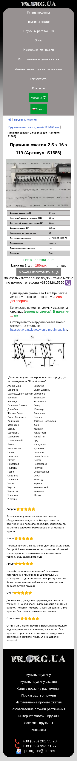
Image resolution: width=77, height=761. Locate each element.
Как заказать (38, 79)
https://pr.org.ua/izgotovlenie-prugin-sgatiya (38, 329)
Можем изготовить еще (39, 272)
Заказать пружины (38, 723)
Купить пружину (38, 675)
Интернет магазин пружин (38, 716)
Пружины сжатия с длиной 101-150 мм (33, 127)
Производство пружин (38, 695)
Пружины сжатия (38, 21)
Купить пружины (38, 12)
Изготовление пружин (38, 49)
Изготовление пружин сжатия (38, 59)
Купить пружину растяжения (39, 688)
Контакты (38, 88)
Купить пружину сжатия (38, 682)
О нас (38, 40)
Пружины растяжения (38, 31)
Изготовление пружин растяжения (38, 69)
